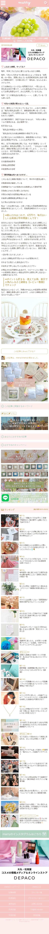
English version (37, 909)
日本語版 (12, 909)
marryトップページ (12, 887)
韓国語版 (36, 915)
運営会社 (12, 904)
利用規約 (12, 898)
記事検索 (12, 892)
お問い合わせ (37, 904)
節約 (5, 414)
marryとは (37, 887)
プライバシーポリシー (37, 898)
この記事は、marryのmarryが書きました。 (22, 358)
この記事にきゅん (24, 351)
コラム (13, 414)
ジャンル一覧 (37, 892)
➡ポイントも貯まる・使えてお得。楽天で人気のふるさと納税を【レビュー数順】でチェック (26, 282)
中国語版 (12, 915)
